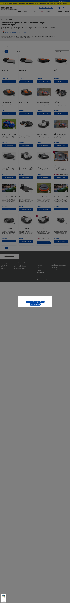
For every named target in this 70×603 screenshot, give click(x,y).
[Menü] (5, 594)
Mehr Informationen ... (24, 299)
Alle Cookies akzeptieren (35, 304)
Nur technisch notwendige (32, 301)
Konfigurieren (41, 301)
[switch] (4, 601)
